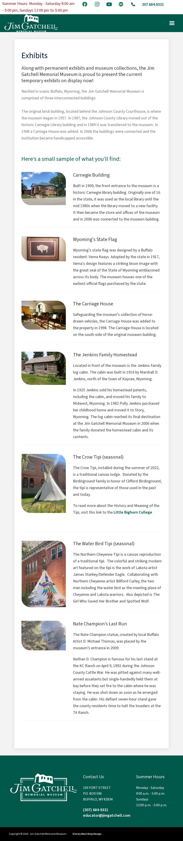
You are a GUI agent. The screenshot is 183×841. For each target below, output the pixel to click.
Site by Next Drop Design (87, 834)
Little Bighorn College (133, 512)
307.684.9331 (153, 4)
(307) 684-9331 (95, 810)
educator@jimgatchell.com (106, 815)
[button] (172, 23)
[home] (31, 23)
